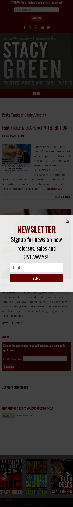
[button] (67, 220)
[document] (36, 253)
